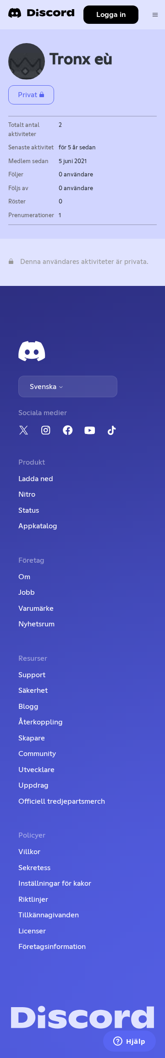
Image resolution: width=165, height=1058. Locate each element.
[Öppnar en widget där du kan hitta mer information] (129, 1042)
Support (31, 675)
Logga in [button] (111, 14)
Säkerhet (33, 690)
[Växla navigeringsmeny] (155, 15)
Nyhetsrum (36, 624)
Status (28, 510)
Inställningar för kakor (54, 883)
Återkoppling (40, 722)
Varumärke (36, 608)
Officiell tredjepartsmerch (61, 801)
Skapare (31, 738)
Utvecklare (36, 769)
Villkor (29, 851)
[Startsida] (41, 15)
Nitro (26, 494)
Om (24, 577)
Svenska (44, 386)
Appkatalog (37, 526)
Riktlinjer (33, 899)
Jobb (26, 592)
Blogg (28, 706)
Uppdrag (33, 785)
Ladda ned (35, 478)
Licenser (32, 931)
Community (37, 753)
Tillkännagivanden (48, 915)
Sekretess (34, 868)
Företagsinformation (52, 946)
